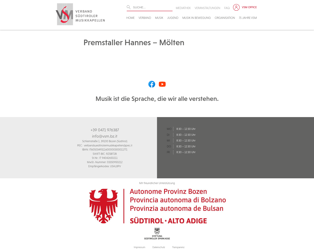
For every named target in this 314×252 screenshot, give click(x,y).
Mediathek (183, 8)
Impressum (139, 247)
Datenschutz (158, 247)
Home (130, 17)
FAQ (227, 8)
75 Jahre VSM (248, 17)
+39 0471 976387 (105, 130)
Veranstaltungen (207, 8)
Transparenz (178, 247)
